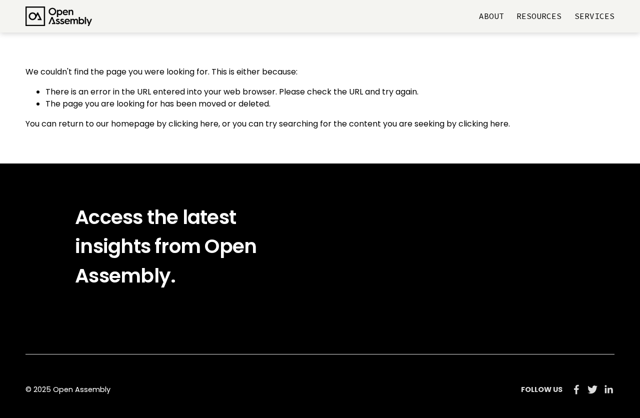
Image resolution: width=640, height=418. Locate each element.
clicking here (193, 124)
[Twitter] (593, 389)
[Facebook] (577, 389)
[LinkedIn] (609, 389)
